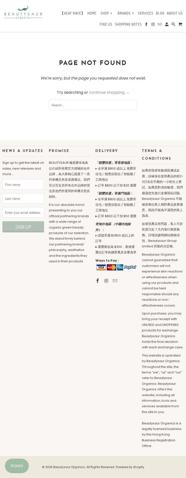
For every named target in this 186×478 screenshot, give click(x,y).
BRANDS (126, 13)
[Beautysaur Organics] (23, 12)
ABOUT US (175, 13)
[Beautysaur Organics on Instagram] (106, 281)
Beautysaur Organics (69, 467)
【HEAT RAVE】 (72, 13)
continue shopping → (109, 92)
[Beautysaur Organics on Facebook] (98, 281)
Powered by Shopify (130, 467)
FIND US (106, 24)
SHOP (106, 13)
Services (146, 13)
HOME (91, 13)
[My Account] (167, 25)
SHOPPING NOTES (128, 24)
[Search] (174, 25)
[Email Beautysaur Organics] (115, 281)
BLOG (160, 13)
